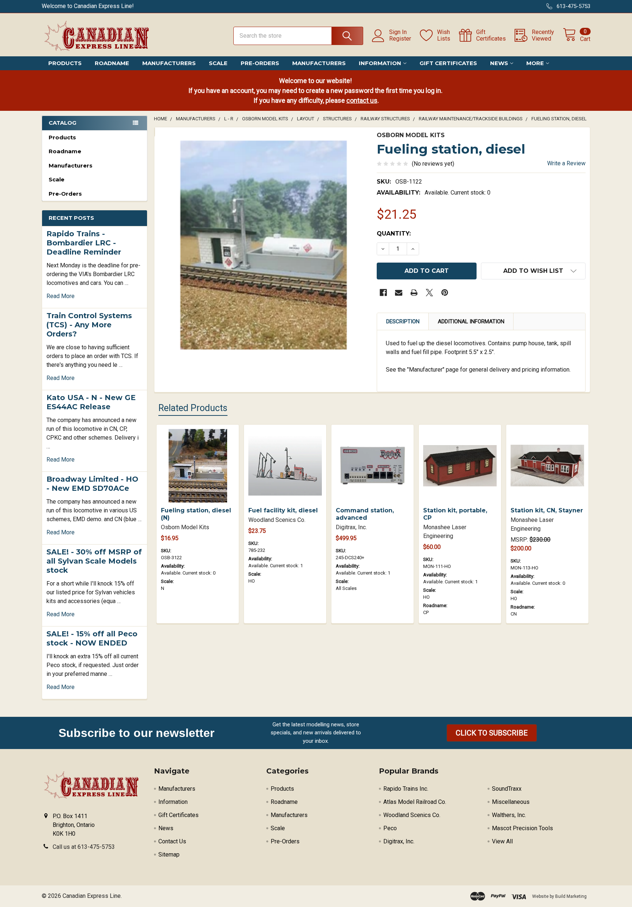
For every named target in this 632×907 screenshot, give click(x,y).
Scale (218, 63)
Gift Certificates (448, 63)
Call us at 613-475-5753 (84, 846)
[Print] (414, 292)
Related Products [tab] (192, 408)
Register (400, 38)
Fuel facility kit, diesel (283, 510)
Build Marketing (571, 896)
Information (380, 63)
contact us (361, 100)
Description (403, 321)
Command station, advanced (365, 514)
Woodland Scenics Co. (411, 815)
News (499, 63)
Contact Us (172, 841)
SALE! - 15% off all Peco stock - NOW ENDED (92, 638)
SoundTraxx (507, 788)
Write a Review (566, 163)
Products (65, 63)
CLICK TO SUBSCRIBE (492, 733)
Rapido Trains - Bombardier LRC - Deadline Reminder (83, 242)
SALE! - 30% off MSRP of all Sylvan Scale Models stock (94, 561)
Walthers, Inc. (509, 815)
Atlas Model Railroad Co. (414, 801)
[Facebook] (383, 292)
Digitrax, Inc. (398, 841)
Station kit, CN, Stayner (547, 510)
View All (502, 841)
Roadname (112, 63)
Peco (390, 828)
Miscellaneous (511, 801)
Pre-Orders (260, 63)
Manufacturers (169, 63)
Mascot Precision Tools (522, 828)
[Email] (398, 292)
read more (60, 296)
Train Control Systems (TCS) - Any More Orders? (89, 324)
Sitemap (169, 854)
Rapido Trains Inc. (405, 788)
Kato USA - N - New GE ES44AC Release (91, 402)
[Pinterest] (444, 292)
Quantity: (394, 233)
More (535, 63)
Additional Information (471, 321)
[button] (492, 733)
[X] (429, 292)
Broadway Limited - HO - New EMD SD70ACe (92, 484)
